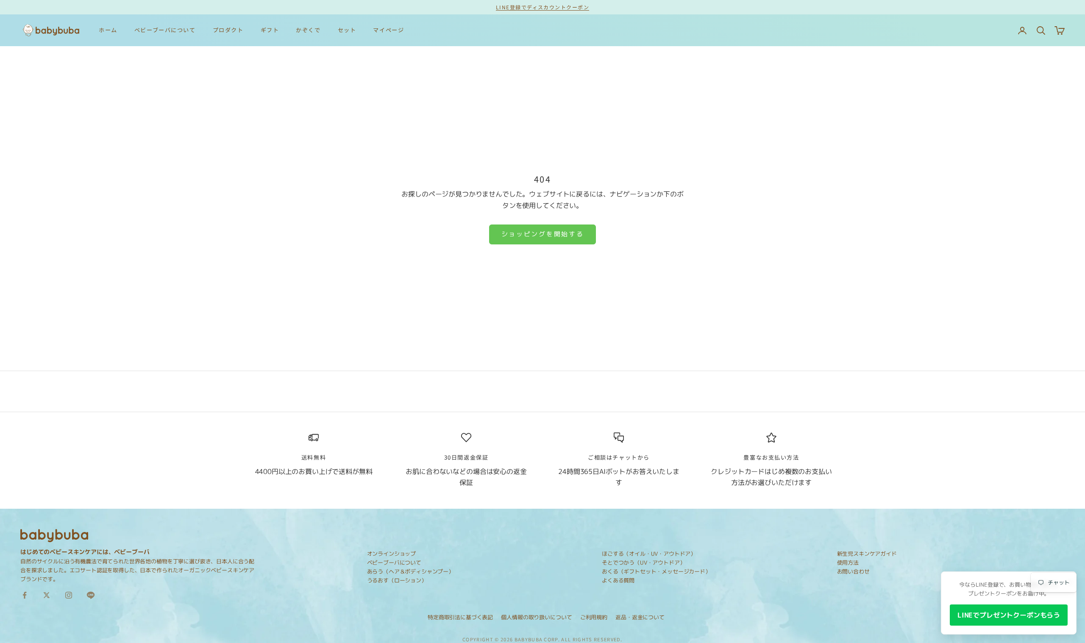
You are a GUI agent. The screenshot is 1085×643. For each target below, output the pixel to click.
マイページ (388, 30)
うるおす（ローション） (397, 580)
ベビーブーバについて (165, 30)
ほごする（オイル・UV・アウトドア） (649, 553)
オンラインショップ (391, 553)
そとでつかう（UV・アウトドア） (643, 562)
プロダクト (228, 30)
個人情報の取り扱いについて (536, 617)
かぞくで (308, 30)
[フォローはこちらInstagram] (68, 595)
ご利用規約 (593, 617)
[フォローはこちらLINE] (90, 595)
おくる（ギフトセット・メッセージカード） (656, 571)
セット (347, 30)
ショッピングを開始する (542, 234)
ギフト (270, 30)
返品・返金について (640, 617)
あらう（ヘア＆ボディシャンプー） (410, 571)
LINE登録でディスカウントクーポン (542, 7)
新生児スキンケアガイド (867, 553)
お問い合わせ (853, 571)
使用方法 (848, 562)
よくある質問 (618, 580)
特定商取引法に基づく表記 (460, 617)
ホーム (108, 30)
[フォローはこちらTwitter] (46, 595)
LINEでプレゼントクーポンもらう (1008, 615)
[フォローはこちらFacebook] (24, 595)
